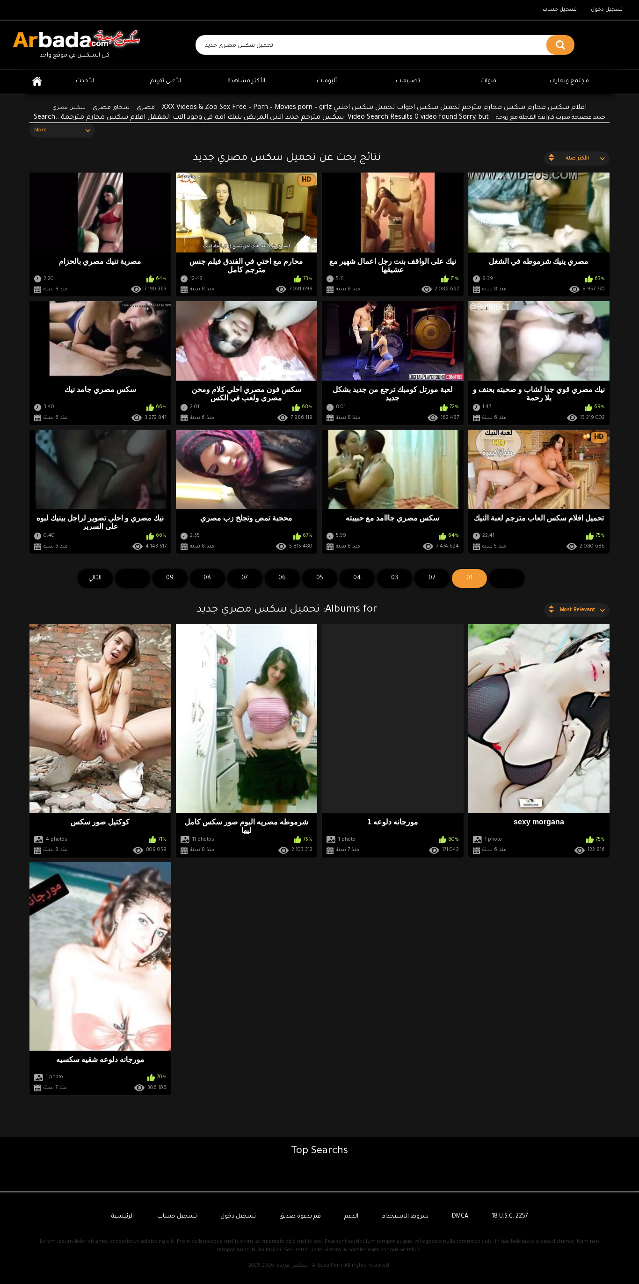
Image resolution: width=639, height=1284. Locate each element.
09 (170, 578)
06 (282, 578)
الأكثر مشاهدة (246, 81)
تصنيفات (408, 81)
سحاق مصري (111, 108)
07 (244, 578)
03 (394, 578)
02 (432, 578)
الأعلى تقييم (165, 81)
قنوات (488, 81)
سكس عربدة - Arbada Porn (309, 1266)
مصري (146, 108)
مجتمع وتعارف (569, 81)
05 (319, 578)
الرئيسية (36, 82)
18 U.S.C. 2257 (510, 1216)
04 (357, 578)
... (133, 578)
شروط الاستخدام (405, 1216)
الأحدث (85, 81)
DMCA (460, 1216)
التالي (95, 578)
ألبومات (327, 81)
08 (207, 578)
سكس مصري (69, 108)
